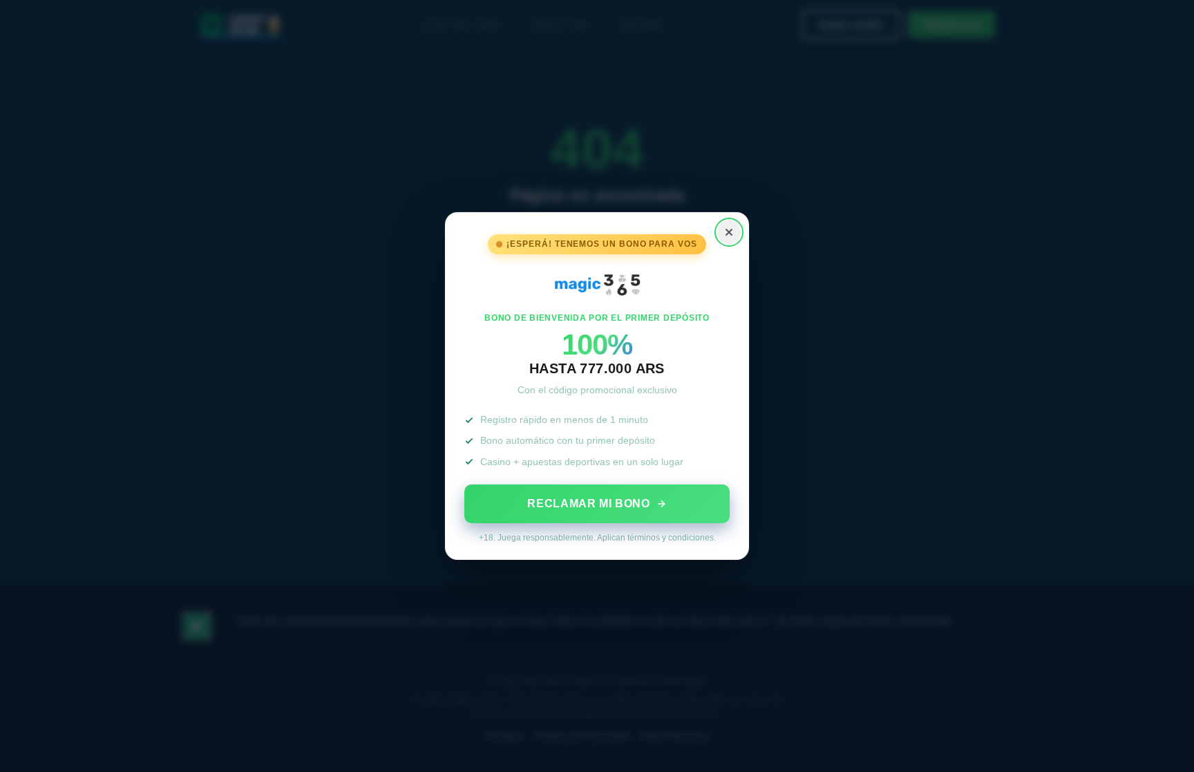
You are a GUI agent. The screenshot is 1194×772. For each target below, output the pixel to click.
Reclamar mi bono (588, 503)
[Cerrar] (729, 232)
